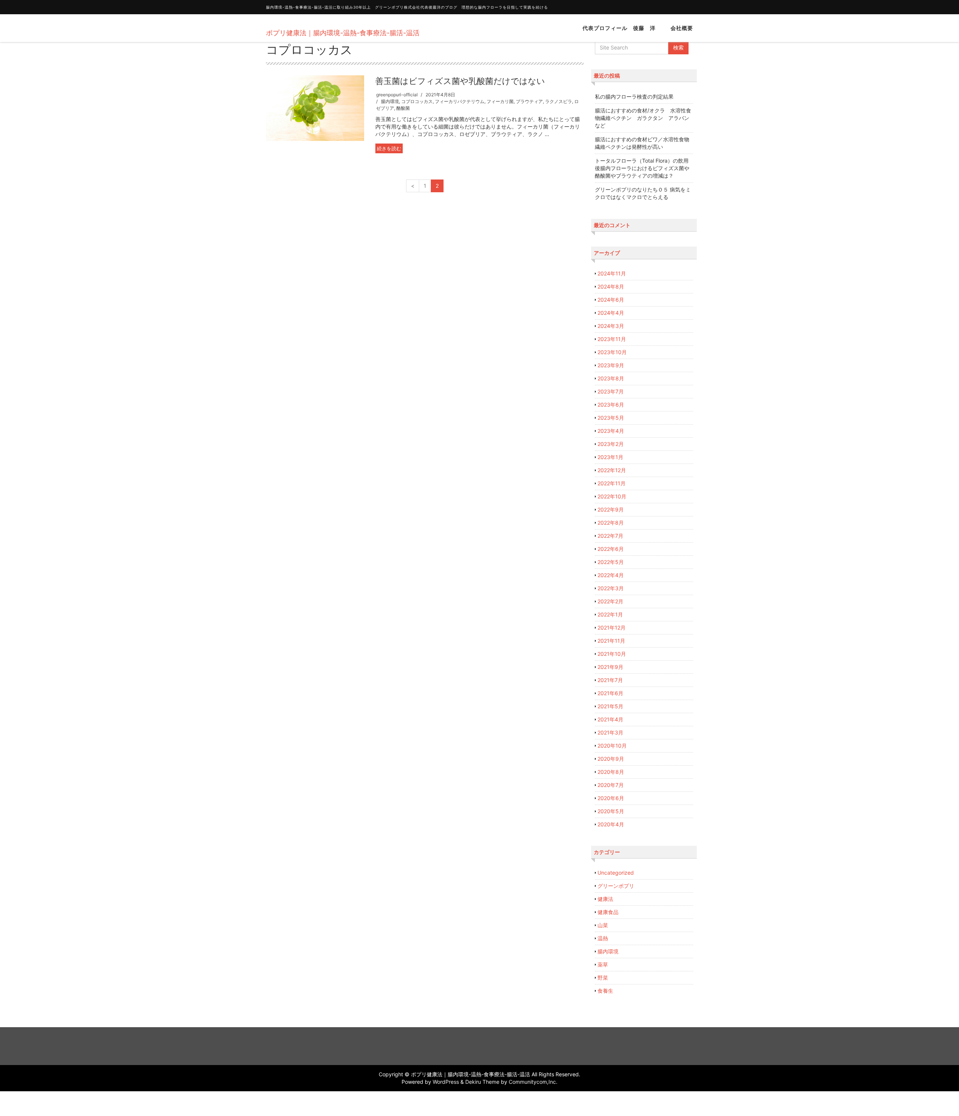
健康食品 (608, 912)
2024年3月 (611, 326)
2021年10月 (612, 654)
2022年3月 (611, 588)
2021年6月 (610, 693)
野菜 (603, 977)
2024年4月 (611, 313)
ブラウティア (529, 101)
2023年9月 (611, 365)
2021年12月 (612, 627)
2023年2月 (611, 444)
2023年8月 (611, 378)
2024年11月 (612, 273)
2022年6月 (611, 549)
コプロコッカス (417, 101)
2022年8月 (611, 522)
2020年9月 (611, 758)
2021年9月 (610, 667)
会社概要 (682, 28)
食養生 (605, 990)
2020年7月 (611, 785)
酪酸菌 (403, 108)
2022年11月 (612, 483)
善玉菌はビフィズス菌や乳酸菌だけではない (460, 81)
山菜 (603, 925)
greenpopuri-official (397, 94)
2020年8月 (611, 772)
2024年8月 (611, 286)
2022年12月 (612, 470)
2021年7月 (610, 680)
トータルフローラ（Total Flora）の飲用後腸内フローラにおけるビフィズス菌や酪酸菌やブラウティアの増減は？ (642, 168)
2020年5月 (611, 811)
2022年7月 (610, 536)
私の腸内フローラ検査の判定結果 (634, 96)
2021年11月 (611, 640)
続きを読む (389, 148)
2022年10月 (612, 496)
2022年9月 (611, 509)
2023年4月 (611, 431)
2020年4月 (611, 824)
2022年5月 (611, 562)
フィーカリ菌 (500, 101)
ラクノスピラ (558, 101)
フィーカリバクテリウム (459, 101)
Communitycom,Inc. (533, 1082)
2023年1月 (610, 457)
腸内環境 (390, 101)
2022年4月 (611, 575)
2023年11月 (612, 339)
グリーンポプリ (616, 886)
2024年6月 (611, 299)
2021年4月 (610, 719)
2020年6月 (611, 798)
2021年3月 (610, 732)
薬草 (603, 964)
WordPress (446, 1082)
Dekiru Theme (482, 1082)
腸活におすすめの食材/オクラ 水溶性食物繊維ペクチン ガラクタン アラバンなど (643, 118)
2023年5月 (611, 417)
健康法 (605, 899)
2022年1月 (610, 614)
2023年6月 (611, 404)
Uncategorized (616, 872)
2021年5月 (610, 706)
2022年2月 (610, 601)
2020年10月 (612, 745)
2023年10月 (612, 352)
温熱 (603, 938)
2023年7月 (611, 391)
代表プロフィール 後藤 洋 (619, 28)
